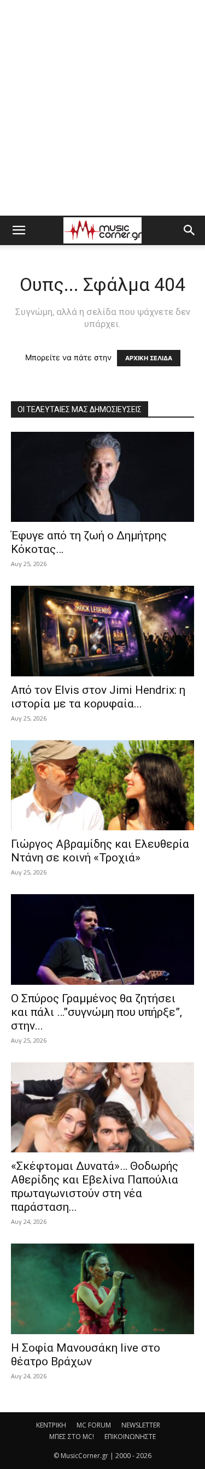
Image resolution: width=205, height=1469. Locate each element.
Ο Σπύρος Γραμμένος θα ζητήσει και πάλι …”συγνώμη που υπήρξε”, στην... (96, 1012)
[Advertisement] (102, 107)
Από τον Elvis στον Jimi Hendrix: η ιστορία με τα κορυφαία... (98, 696)
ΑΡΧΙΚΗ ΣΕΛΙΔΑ (148, 358)
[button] (18, 230)
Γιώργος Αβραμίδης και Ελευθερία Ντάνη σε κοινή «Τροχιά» (100, 850)
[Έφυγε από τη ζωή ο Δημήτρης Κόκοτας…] (102, 477)
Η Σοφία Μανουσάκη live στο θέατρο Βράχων (85, 1354)
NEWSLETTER (140, 1425)
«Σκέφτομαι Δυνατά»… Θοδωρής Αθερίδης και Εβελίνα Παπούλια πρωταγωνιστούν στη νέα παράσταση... (94, 1186)
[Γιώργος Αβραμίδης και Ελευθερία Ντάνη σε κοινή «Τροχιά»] (102, 785)
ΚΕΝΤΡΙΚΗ (51, 1425)
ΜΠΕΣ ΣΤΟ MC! (71, 1436)
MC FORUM (94, 1425)
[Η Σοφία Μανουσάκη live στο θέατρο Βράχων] (102, 1289)
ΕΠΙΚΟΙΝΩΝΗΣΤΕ (130, 1436)
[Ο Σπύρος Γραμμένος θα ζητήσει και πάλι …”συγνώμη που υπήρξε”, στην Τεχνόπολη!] (102, 939)
